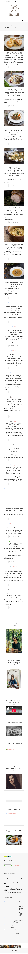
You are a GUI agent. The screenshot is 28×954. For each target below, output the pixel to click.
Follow (19, 865)
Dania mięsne (10, 207)
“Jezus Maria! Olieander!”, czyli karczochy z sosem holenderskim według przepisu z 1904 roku (21, 907)
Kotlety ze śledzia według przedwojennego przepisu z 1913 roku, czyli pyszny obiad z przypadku (14, 379)
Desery (15, 53)
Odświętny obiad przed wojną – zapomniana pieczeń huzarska (14, 572)
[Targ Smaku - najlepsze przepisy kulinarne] (7, 865)
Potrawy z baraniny (14, 424)
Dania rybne (14, 128)
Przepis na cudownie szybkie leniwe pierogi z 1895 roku (14, 509)
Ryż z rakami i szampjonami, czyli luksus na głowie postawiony (14, 132)
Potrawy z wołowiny (14, 569)
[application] (14, 710)
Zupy (16, 468)
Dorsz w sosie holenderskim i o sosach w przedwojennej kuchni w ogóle (14, 308)
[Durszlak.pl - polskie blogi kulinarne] (14, 865)
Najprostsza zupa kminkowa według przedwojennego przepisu (14, 284)
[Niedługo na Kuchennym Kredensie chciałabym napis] (12, 946)
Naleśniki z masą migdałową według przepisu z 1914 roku (14, 56)
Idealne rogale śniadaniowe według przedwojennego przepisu (14, 332)
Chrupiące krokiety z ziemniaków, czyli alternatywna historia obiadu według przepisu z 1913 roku (14, 548)
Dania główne (9, 52)
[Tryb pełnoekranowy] (20, 714)
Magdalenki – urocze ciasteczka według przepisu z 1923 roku (17, 925)
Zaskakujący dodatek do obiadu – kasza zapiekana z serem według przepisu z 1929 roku (18, 919)
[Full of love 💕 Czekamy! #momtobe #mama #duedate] (26, 946)
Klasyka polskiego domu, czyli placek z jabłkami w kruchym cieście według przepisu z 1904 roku (13, 882)
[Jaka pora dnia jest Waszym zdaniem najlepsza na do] (16, 946)
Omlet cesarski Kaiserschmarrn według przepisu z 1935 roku (14, 356)
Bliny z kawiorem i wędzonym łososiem (14, 451)
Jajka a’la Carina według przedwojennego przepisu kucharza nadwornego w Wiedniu (14, 403)
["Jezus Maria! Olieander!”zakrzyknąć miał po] (5, 946)
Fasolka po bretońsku (14, 528)
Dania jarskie (18, 52)
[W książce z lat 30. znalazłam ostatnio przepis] (23, 946)
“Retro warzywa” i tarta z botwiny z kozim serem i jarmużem (14, 595)
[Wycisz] (18, 714)
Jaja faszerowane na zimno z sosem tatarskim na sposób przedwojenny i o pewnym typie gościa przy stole (14, 172)
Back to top (13, 950)
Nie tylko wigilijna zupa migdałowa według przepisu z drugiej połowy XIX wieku (14, 472)
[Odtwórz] (7, 714)
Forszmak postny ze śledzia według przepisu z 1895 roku (14, 248)
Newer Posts (9, 616)
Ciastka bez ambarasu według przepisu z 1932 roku (19, 931)
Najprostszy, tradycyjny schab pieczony (14, 211)
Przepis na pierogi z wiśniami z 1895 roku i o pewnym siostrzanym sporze (14, 93)
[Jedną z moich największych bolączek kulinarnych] (9, 946)
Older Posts (18, 616)
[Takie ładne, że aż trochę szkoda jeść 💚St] (2, 946)
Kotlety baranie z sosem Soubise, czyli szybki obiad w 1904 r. (14, 428)
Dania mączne (8, 53)
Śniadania (20, 53)
